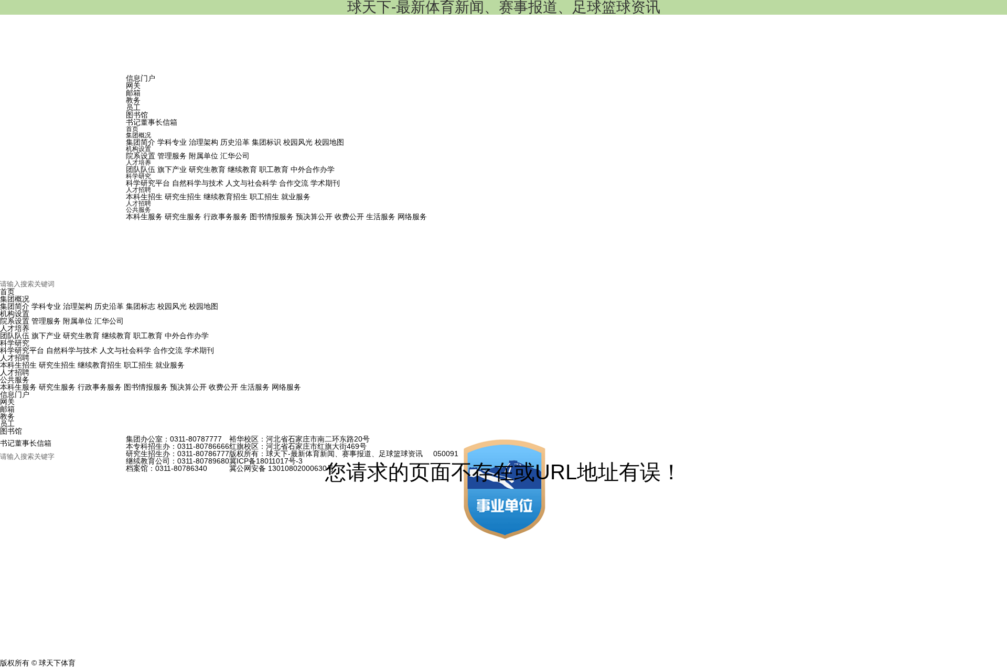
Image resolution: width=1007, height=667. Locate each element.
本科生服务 (18, 387)
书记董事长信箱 (151, 122)
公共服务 (14, 379)
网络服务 (286, 387)
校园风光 (172, 306)
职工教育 (148, 335)
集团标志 (140, 306)
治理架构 (77, 306)
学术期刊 (199, 350)
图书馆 (137, 115)
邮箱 (133, 93)
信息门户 (140, 78)
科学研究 (14, 343)
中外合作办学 (187, 335)
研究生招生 (57, 365)
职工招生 (138, 365)
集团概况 (14, 299)
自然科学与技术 (72, 350)
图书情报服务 (146, 387)
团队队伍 (14, 335)
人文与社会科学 (125, 350)
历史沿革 (109, 306)
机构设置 (14, 313)
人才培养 (14, 328)
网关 (133, 85)
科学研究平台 (22, 350)
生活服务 (255, 387)
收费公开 (223, 387)
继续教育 (116, 335)
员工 (133, 107)
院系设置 (14, 321)
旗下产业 (46, 335)
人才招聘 (14, 357)
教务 (133, 100)
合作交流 (168, 350)
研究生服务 (57, 387)
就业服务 (170, 365)
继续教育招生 (100, 365)
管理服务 (46, 321)
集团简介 (14, 306)
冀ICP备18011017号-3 (266, 461)
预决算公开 (188, 387)
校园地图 (203, 306)
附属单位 (77, 321)
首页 (7, 291)
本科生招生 (18, 365)
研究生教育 (81, 335)
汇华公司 (109, 321)
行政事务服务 (100, 387)
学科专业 (46, 306)
